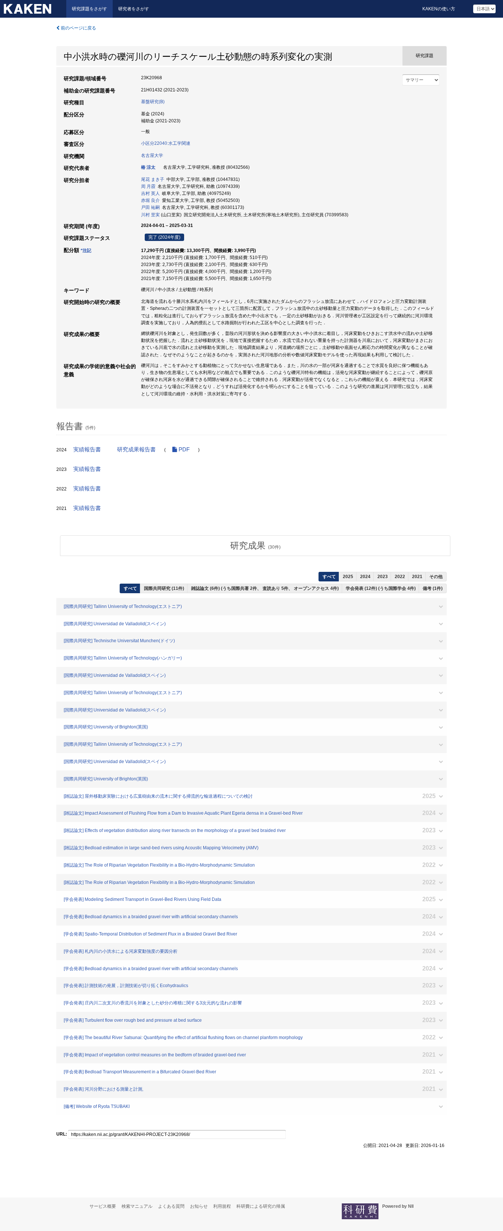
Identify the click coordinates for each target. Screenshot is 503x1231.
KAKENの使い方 (438, 8)
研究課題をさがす (89, 8)
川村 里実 (150, 214)
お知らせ (199, 1206)
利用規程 (222, 1206)
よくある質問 (171, 1206)
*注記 (86, 250)
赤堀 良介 (150, 200)
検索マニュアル (137, 1206)
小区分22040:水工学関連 (165, 143)
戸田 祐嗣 (150, 207)
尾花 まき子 (152, 179)
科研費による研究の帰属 (260, 1206)
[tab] (255, 545)
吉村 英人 (150, 193)
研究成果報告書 (136, 449)
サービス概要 (102, 1206)
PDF (183, 449)
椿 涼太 (148, 167)
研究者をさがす (133, 8)
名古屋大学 (152, 155)
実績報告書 (87, 449)
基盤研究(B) (153, 101)
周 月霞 (148, 186)
